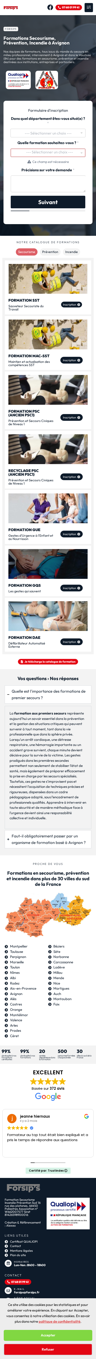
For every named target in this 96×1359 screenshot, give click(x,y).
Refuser (48, 1349)
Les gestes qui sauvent (24, 591)
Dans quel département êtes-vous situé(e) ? (48, 120)
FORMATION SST (24, 300)
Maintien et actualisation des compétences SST (29, 363)
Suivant (48, 202)
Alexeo (11, 1225)
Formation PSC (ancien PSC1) (24, 413)
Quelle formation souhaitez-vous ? (48, 143)
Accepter (48, 1335)
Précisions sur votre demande (48, 170)
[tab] (27, 252)
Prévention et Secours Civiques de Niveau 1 (30, 422)
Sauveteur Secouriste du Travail (26, 307)
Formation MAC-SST (29, 355)
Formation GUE (24, 529)
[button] (88, 7)
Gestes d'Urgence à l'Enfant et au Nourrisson (30, 537)
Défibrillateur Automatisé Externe (26, 645)
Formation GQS (24, 585)
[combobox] (48, 133)
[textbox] (49, 152)
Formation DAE (24, 637)
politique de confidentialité (59, 1321)
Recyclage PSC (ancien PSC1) (23, 472)
